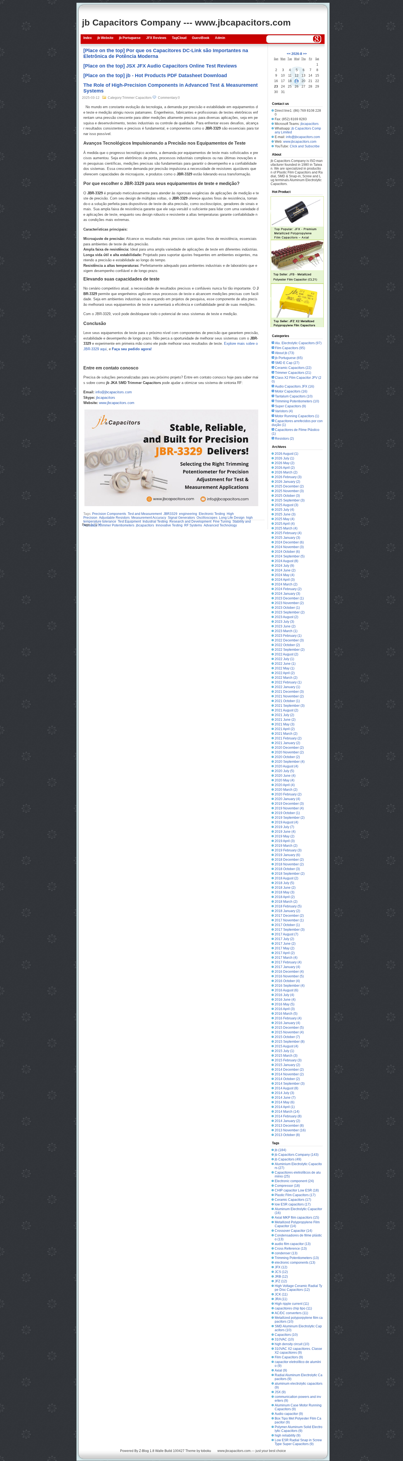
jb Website (105, 38)
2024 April (285, 580)
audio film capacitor (293, 1244)
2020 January (287, 799)
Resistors (284, 439)
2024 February (288, 589)
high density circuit (292, 1344)
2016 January (287, 1023)
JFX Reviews (156, 38)
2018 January (287, 911)
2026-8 (296, 54)
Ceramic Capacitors (293, 368)
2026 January (287, 482)
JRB (281, 1276)
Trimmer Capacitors (293, 373)
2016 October (287, 981)
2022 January (287, 687)
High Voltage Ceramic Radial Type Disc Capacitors (298, 1288)
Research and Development (190, 521)
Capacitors (286, 1335)
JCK (281, 1294)
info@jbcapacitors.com (113, 392)
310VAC (284, 1339)
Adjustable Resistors (114, 518)
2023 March (286, 631)
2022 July (284, 659)
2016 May (284, 1004)
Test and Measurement (145, 514)
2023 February (288, 636)
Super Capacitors (290, 406)
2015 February (288, 1060)
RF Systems (193, 525)
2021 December (289, 692)
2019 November (289, 808)
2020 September (290, 762)
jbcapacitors (105, 398)
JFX (281, 1267)
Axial (281, 1370)
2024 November (289, 547)
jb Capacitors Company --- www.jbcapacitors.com (186, 22)
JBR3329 (170, 514)
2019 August (286, 822)
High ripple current (292, 1304)
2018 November (289, 864)
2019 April (285, 841)
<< (289, 54)
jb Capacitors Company (297, 1155)
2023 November (289, 603)
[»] (99, 525)
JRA (281, 1299)
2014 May (284, 1102)
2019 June (285, 832)
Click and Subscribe (305, 146)
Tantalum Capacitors (294, 396)
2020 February (288, 794)
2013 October (287, 1135)
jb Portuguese (130, 38)
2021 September (290, 706)
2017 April (285, 953)
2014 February (288, 1116)
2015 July (284, 1051)
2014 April (285, 1107)
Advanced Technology (220, 525)
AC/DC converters (291, 1313)
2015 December (289, 1028)
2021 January (287, 743)
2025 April (285, 524)
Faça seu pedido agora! (132, 349)
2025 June (285, 514)
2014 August (286, 1088)
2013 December (289, 1126)
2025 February (288, 533)
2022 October (287, 645)
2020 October (287, 757)
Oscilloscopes (207, 518)
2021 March (286, 734)
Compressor (287, 1186)
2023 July (284, 622)
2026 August (286, 454)
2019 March (286, 846)
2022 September (290, 650)
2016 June (285, 1000)
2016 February (288, 1018)
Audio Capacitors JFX (294, 386)
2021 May (284, 724)
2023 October (287, 608)
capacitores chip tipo (293, 1308)
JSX (280, 1392)
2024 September (290, 556)
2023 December (289, 598)
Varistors (284, 411)
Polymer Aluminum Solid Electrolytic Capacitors (298, 1429)
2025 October (287, 496)
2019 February (288, 850)
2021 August (286, 710)
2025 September (290, 500)
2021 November (289, 696)
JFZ (281, 1281)
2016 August (286, 990)
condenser (286, 1253)
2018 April (285, 897)
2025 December (289, 486)
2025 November (289, 491)
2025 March (286, 528)
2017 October (287, 925)
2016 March (286, 1014)
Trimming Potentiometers (297, 401)
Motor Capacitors (291, 391)
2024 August (286, 561)
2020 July (284, 771)
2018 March (286, 902)
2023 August (286, 617)
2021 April (285, 729)
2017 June (285, 944)
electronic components (295, 1262)
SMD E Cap (287, 363)
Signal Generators (181, 518)
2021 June (285, 720)
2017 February (288, 962)
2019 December (289, 804)
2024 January (287, 594)
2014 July (284, 1093)
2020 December (289, 748)
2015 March (286, 1056)
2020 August (286, 766)
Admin (220, 38)
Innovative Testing (169, 525)
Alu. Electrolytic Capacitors (298, 343)
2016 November (289, 976)
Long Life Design (232, 518)
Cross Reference (291, 1248)
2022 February (288, 682)
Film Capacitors (290, 348)
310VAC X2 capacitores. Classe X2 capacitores (298, 1351)
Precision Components (109, 514)
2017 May (284, 948)
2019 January (287, 855)
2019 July (284, 827)
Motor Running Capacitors (297, 416)
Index (87, 38)
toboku (206, 1451)
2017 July (284, 939)
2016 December (289, 972)
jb (280, 1150)
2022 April (285, 673)
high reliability (287, 1435)
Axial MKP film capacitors (297, 1217)
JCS (281, 1272)
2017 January (287, 967)
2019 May (284, 836)
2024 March (286, 584)
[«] (93, 525)
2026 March (286, 472)
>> (305, 54)
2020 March (286, 790)
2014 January (287, 1121)
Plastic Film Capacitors (295, 1195)
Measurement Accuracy (148, 518)
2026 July (284, 458)
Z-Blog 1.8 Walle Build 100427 (162, 1451)
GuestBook (200, 38)
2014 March (287, 1112)
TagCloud (179, 38)
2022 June (285, 664)
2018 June (285, 888)
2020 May (284, 780)
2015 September (290, 1042)
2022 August (286, 654)
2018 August (286, 878)
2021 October (287, 701)
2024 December (289, 542)
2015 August (286, 1046)
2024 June (285, 570)
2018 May (284, 892)
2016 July (284, 995)
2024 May (284, 575)
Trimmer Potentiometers (116, 525)
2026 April (285, 468)
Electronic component (294, 1181)
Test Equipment (129, 521)
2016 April (285, 1009)
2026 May (284, 463)
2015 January (287, 1065)
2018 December (289, 860)
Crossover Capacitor (293, 1231)
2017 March (286, 958)
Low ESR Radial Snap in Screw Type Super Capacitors (298, 1442)
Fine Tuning (222, 521)
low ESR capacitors (293, 1204)
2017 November (289, 920)
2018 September (290, 874)
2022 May (284, 668)
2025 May (284, 519)
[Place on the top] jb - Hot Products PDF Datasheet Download (155, 75)
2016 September (290, 986)
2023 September (290, 612)
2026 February (288, 477)
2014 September (290, 1084)
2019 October (287, 813)
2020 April (285, 785)
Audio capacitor (289, 1414)
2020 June (285, 776)
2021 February (288, 738)
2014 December (289, 1070)
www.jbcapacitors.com (116, 403)
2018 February (288, 906)
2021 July (284, 715)
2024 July (284, 566)
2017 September (290, 930)
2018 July (284, 883)
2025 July (284, 510)
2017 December (289, 916)
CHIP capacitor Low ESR (297, 1190)
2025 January (287, 538)
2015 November (289, 1032)
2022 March (286, 678)
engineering (188, 514)
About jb (284, 353)
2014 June (285, 1098)
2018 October (287, 869)
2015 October (287, 1037)
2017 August (286, 934)
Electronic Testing (212, 514)
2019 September (290, 818)
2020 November (289, 752)
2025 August (286, 505)
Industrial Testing (155, 521)
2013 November (290, 1130)
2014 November (289, 1074)
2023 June (285, 626)
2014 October (287, 1079)
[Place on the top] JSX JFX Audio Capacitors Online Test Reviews (160, 66)
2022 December (289, 640)
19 (297, 81)
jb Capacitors (288, 1159)
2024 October (287, 552)
